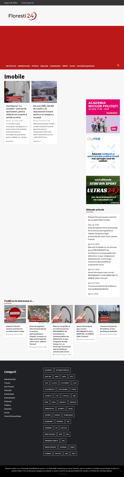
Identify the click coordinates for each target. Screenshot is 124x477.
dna (46, 402)
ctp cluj (65, 396)
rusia (72, 447)
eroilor (73, 402)
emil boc (63, 402)
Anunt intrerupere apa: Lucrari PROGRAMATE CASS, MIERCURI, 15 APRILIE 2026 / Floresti (103, 275)
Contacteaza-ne (27, 3)
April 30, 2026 (43, 347)
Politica (35, 66)
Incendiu (60, 421)
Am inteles (63, 474)
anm (56, 376)
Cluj (75, 383)
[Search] (118, 65)
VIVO (73, 453)
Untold (58, 453)
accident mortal (62, 370)
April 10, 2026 (90, 339)
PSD (63, 440)
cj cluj (54, 383)
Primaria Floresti (51, 440)
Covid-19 (48, 396)
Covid (73, 389)
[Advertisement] (62, 44)
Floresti (61, 408)
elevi (54, 402)
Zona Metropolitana (85, 66)
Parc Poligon (50, 434)
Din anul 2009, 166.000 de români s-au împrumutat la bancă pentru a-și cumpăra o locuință (43, 112)
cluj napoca (49, 389)
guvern (47, 415)
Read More (9, 141)
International (9, 398)
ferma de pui (49, 408)
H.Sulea (57, 415)
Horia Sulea (68, 415)
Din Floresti (11, 66)
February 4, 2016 (45, 121)
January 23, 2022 (18, 121)
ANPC (64, 376)
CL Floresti (65, 383)
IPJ (56, 428)
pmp (60, 434)
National (8, 401)
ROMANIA (63, 447)
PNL (67, 434)
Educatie (44, 66)
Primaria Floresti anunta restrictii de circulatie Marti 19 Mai (102, 218)
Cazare (7, 383)
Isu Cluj (64, 428)
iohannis (48, 428)
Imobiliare (49, 421)
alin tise (48, 376)
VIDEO (65, 66)
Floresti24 (10, 334)
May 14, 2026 (19, 334)
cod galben (62, 389)
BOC (71, 376)
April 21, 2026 (66, 354)
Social (72, 66)
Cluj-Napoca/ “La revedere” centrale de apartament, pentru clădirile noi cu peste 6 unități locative (16, 112)
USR (66, 453)
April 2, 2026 (113, 334)
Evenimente (55, 66)
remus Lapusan (50, 447)
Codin (9, 121)
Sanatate (8, 409)
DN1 (74, 396)
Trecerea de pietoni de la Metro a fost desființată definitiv (102, 287)
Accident (48, 370)
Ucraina (48, 453)
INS (68, 421)
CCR (46, 383)
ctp (57, 396)
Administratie (24, 66)
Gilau (70, 408)
